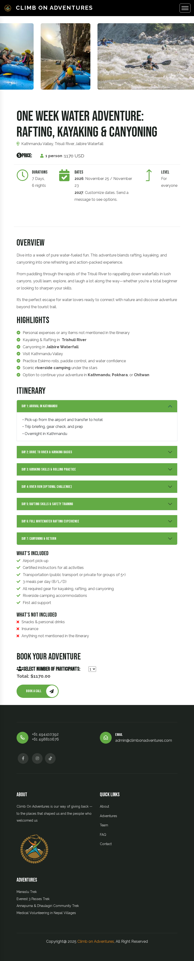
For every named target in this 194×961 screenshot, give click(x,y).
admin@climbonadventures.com (143, 740)
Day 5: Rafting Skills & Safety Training (47, 504)
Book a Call (33, 691)
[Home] (10, 8)
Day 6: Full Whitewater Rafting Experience (50, 521)
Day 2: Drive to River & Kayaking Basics (47, 452)
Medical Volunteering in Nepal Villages (46, 913)
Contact (106, 844)
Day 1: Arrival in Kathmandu (39, 406)
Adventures (108, 816)
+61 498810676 (45, 739)
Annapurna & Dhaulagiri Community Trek (48, 906)
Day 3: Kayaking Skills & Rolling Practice (49, 469)
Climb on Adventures (54, 7)
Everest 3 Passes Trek (33, 899)
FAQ (103, 835)
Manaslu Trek (27, 892)
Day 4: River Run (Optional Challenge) (47, 487)
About (104, 806)
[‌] (23, 758)
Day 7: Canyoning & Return (39, 538)
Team (104, 825)
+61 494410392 (45, 734)
